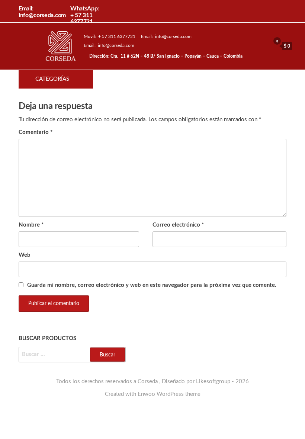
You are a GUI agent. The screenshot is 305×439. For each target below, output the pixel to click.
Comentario (35, 132)
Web (24, 255)
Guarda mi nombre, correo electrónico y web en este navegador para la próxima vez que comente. (151, 285)
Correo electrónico (178, 225)
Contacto (202, 79)
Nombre (31, 225)
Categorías (52, 79)
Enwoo (146, 394)
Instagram (189, 79)
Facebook (177, 79)
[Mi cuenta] (262, 46)
